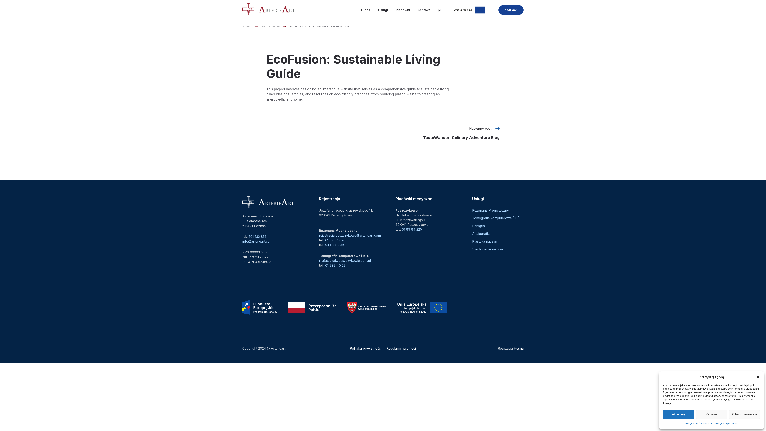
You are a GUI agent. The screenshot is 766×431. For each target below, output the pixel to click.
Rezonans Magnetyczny (490, 210)
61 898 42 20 (335, 240)
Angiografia (481, 234)
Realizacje (271, 26)
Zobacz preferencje (744, 414)
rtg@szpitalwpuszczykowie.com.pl (345, 261)
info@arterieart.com (257, 241)
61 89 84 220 (412, 229)
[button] (758, 377)
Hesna (519, 348)
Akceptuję (678, 414)
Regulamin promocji (401, 348)
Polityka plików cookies (699, 423)
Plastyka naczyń (484, 241)
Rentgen (478, 226)
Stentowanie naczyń (487, 249)
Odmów (711, 414)
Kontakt (424, 10)
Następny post (461, 133)
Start (247, 26)
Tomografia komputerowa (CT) (495, 218)
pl (439, 10)
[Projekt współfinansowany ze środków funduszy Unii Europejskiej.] (470, 10)
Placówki (403, 10)
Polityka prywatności (727, 423)
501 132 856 (258, 237)
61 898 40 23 (335, 265)
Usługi (383, 10)
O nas (365, 10)
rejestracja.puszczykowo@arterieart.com (350, 235)
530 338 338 (334, 245)
